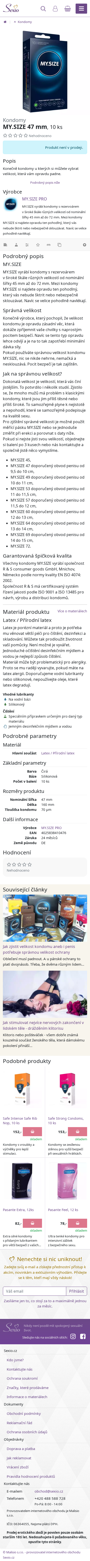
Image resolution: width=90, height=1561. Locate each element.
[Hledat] (43, 10)
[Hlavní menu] (81, 9)
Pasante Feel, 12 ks (63, 1209)
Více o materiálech (72, 611)
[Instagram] (73, 1337)
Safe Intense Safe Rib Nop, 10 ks (20, 1120)
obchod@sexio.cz (49, 1491)
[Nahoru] (84, 245)
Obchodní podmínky (24, 1413)
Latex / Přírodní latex (57, 753)
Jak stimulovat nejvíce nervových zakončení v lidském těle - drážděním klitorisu (43, 1025)
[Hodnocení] (37, 245)
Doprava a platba (21, 1448)
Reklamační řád (19, 1422)
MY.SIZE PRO (34, 199)
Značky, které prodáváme (27, 1387)
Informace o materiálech (27, 1396)
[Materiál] (16, 245)
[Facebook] (82, 1337)
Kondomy (24, 22)
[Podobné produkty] (59, 245)
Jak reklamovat (19, 1458)
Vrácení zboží (18, 1467)
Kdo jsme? (15, 1359)
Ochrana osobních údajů (27, 1431)
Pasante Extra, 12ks (18, 1209)
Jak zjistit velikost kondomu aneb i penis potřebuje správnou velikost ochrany (39, 949)
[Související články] (48, 245)
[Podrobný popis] (5, 245)
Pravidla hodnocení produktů (31, 1476)
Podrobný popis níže (45, 182)
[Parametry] (27, 245)
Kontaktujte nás (19, 1369)
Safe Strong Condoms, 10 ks (66, 1120)
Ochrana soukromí (22, 1378)
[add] (32, 1131)
